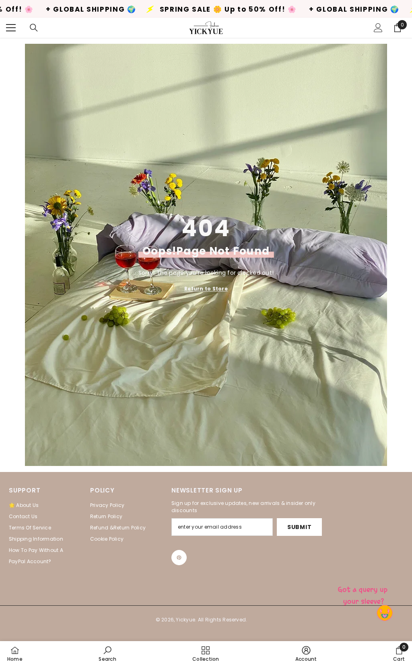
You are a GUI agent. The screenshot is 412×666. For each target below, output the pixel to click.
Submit (299, 527)
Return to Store (206, 288)
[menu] (11, 28)
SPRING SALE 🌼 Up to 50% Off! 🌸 (176, 9)
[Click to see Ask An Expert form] (364, 594)
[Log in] (378, 27)
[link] (107, 653)
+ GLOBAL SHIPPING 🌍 (302, 9)
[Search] (34, 28)
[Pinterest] (179, 557)
